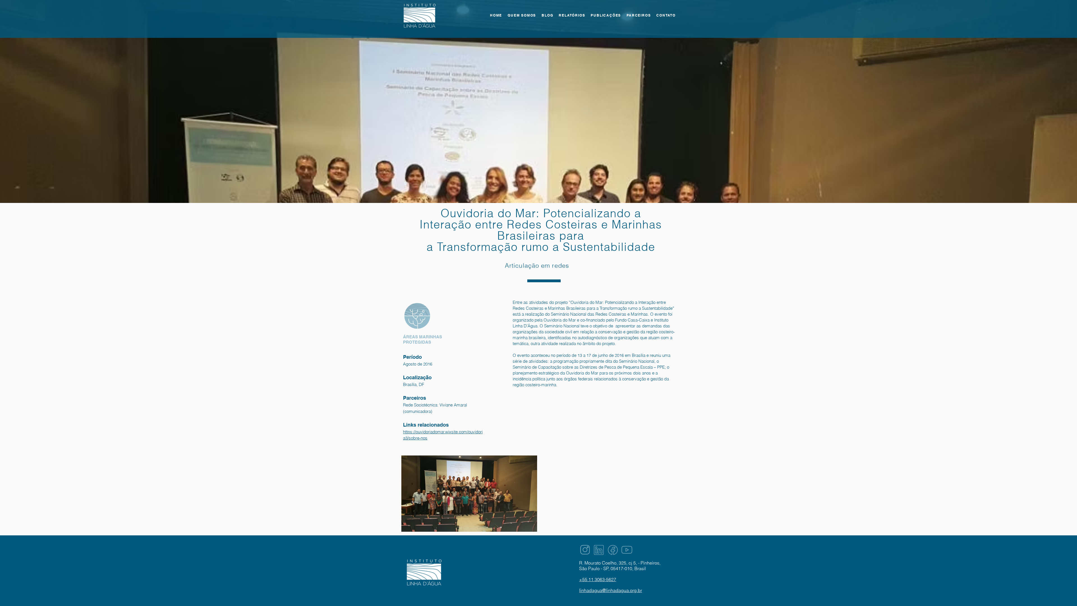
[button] (572, 15)
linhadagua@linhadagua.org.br (610, 590)
